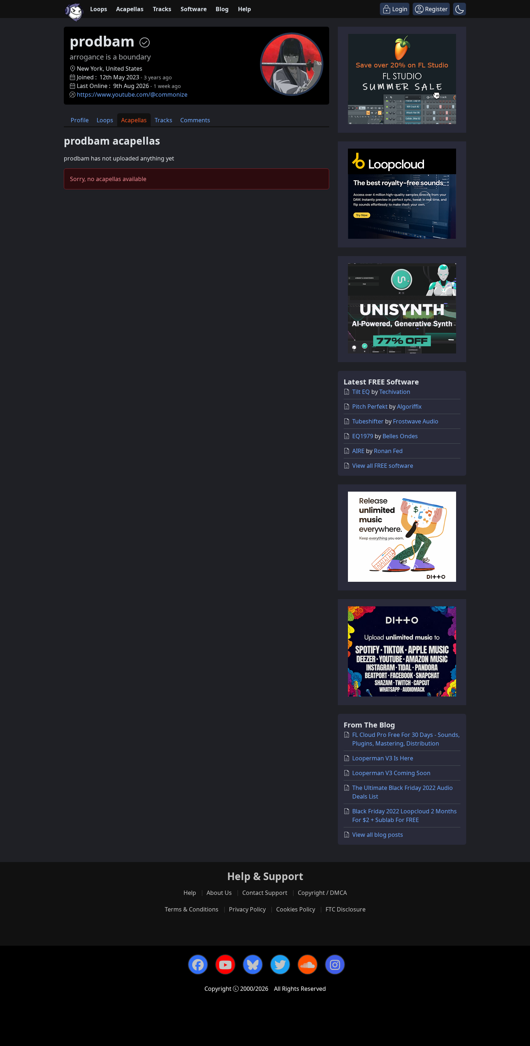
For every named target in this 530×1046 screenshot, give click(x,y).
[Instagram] (335, 964)
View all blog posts (377, 835)
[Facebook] (198, 964)
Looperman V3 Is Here (382, 758)
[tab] (80, 120)
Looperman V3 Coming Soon (391, 773)
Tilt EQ (361, 392)
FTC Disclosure (346, 909)
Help (244, 9)
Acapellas (129, 9)
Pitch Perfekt (370, 406)
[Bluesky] (253, 964)
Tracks (162, 9)
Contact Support (264, 893)
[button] (459, 9)
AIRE (358, 451)
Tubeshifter (368, 421)
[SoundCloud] (307, 964)
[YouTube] (225, 964)
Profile (80, 120)
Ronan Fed (388, 451)
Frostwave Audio (415, 421)
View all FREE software (382, 466)
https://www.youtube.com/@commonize (132, 94)
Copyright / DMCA (322, 893)
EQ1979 (362, 436)
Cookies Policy (295, 909)
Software (194, 9)
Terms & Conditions (191, 909)
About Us (219, 893)
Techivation (394, 392)
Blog (222, 9)
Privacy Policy (247, 909)
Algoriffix (409, 406)
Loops (98, 9)
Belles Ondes (400, 436)
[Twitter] (280, 964)
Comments (195, 120)
